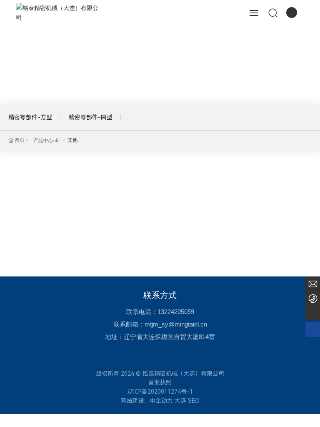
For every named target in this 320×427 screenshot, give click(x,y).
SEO (194, 400)
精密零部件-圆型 (90, 117)
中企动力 (161, 400)
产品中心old (46, 140)
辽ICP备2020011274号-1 (160, 391)
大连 (180, 400)
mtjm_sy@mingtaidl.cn (176, 324)
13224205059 (176, 311)
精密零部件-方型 (30, 117)
